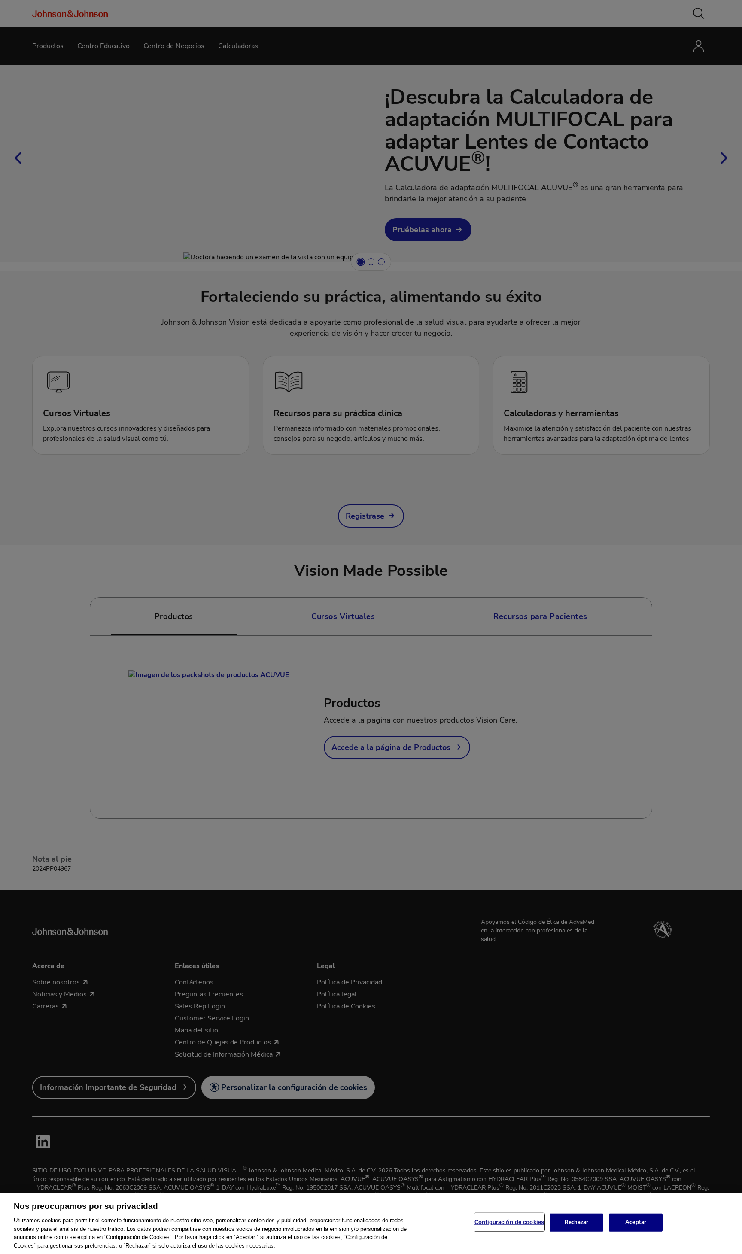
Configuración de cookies (509, 1222)
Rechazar (577, 1222)
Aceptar (635, 1222)
